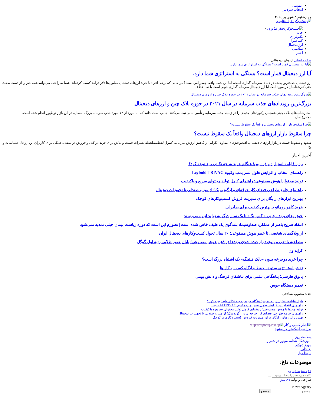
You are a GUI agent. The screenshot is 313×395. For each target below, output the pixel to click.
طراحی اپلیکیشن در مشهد (293, 329)
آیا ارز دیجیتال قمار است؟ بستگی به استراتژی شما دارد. (252, 73)
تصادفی (287, 294)
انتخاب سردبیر (293, 9)
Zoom (304, 371)
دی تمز (285, 379)
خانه (300, 32)
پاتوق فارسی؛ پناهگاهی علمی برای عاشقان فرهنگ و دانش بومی (249, 276)
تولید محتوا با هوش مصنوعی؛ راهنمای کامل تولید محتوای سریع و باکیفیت (242, 181)
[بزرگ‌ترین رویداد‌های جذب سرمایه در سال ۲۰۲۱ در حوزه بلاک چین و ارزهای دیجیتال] (251, 94)
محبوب (299, 294)
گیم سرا (297, 40)
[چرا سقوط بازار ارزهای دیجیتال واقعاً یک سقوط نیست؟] (270, 124)
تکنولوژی (296, 36)
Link (297, 371)
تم (293, 371)
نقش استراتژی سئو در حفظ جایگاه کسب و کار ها (261, 268)
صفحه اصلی (302, 60)
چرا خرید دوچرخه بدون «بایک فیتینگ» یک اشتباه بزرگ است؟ (252, 259)
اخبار (299, 53)
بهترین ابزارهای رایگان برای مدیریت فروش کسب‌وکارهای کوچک (249, 198)
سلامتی (297, 48)
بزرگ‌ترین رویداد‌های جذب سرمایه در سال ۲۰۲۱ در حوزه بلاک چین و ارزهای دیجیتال (222, 103)
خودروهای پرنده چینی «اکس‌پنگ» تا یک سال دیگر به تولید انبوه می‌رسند (243, 215)
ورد (289, 371)
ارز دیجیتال (295, 44)
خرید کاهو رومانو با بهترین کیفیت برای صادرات (264, 207)
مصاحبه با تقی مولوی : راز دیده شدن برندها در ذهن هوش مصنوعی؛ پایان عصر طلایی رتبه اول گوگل (220, 241)
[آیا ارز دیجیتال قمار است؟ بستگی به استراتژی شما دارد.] (270, 64)
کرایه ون (296, 250)
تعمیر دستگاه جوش (286, 285)
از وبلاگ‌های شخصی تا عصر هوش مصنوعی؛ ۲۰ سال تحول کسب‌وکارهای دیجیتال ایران (231, 233)
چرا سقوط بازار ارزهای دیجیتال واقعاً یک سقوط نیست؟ (252, 133)
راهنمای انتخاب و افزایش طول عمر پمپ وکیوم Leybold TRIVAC (247, 172)
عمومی (297, 5)
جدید (308, 294)
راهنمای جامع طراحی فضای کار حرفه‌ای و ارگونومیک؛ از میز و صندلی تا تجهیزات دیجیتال (229, 189)
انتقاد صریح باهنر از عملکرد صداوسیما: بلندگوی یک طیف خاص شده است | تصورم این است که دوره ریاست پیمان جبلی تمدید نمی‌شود (191, 224)
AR (309, 371)
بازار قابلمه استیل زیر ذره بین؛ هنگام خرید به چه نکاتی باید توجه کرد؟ (245, 163)
